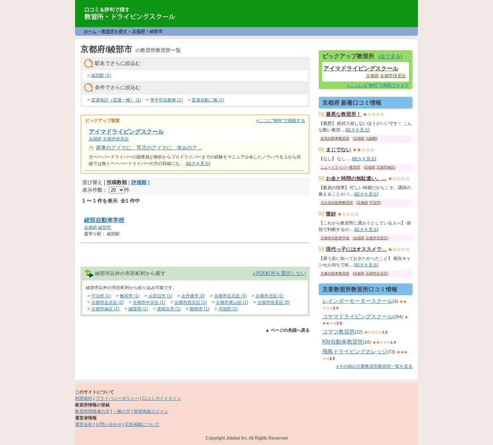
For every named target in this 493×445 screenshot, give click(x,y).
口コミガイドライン (161, 398)
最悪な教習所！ (343, 114)
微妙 (331, 214)
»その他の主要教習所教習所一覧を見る (374, 366)
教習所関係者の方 (92, 411)
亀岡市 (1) (129, 295)
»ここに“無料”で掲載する (280, 120)
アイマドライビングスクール (126, 131)
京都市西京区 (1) (190, 302)
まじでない (338, 149)
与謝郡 (371, 138)
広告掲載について (142, 424)
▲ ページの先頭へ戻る (287, 330)
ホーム (90, 31)
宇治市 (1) (101, 295)
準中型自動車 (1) (166, 99)
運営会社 (83, 424)
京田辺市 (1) (160, 295)
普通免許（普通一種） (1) (116, 99)
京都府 (138, 31)
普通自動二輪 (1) (208, 99)
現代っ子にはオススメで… (356, 249)
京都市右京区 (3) (230, 295)
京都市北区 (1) (270, 295)
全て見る (390, 56)
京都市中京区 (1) (149, 302)
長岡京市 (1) (169, 308)
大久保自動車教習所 (336, 203)
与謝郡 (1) (228, 308)
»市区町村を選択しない (279, 273)
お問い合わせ (109, 424)
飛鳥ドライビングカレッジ (354, 351)
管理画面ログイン (151, 411)
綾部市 (104, 227)
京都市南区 (385, 167)
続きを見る (198, 163)
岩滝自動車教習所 (334, 138)
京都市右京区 (376, 273)
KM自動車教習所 (342, 342)
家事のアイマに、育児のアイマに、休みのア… (149, 147)
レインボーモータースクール (357, 301)
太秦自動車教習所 (334, 273)
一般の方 (121, 411)
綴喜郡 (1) (138, 308)
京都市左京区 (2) (107, 302)
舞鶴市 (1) (199, 308)
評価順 (139, 182)
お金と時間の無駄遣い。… (356, 178)
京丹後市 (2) (193, 295)
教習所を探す (114, 31)
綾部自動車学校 (104, 220)
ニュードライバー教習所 (340, 167)
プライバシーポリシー (117, 398)
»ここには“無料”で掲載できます (378, 85)
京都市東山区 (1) (232, 302)
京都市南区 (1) (105, 308)
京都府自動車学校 (334, 238)
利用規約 (83, 398)
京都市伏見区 (116, 138)
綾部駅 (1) (101, 75)
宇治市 (374, 203)
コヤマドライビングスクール (357, 316)
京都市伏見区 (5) (273, 302)
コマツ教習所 (338, 331)
